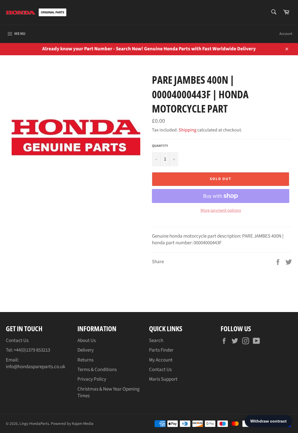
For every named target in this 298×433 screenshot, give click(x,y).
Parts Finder (161, 350)
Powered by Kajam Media (72, 423)
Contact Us (17, 340)
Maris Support (163, 379)
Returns (85, 360)
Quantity (160, 146)
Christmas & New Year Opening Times (108, 392)
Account (285, 33)
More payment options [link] (221, 210)
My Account (161, 360)
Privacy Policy (91, 379)
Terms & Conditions (97, 369)
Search (156, 340)
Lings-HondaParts (34, 423)
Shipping (187, 130)
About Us (86, 340)
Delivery (85, 350)
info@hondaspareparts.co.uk (35, 366)
